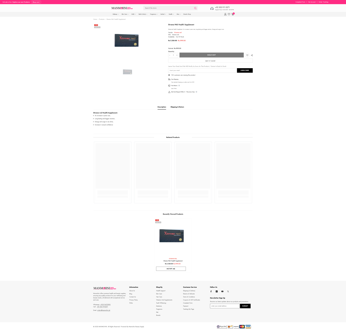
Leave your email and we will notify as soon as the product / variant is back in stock (197, 66)
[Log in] (225, 14)
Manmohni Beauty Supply (136, 327)
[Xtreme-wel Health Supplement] (173, 237)
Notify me (171, 269)
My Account (312, 2)
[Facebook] (211, 291)
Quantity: (171, 51)
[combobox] (168, 8)
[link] (112, 194)
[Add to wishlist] (247, 55)
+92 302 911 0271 (222, 7)
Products (101, 19)
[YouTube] (222, 291)
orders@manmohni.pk (103, 310)
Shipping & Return (177, 107)
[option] (128, 41)
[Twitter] (228, 291)
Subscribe (245, 70)
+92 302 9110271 (102, 307)
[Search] (170, 8)
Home (95, 19)
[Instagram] (217, 291)
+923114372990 (105, 305)
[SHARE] (251, 55)
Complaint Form (300, 2)
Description (162, 107)
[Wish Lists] (229, 14)
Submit (245, 306)
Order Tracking (323, 2)
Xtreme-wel (178, 32)
